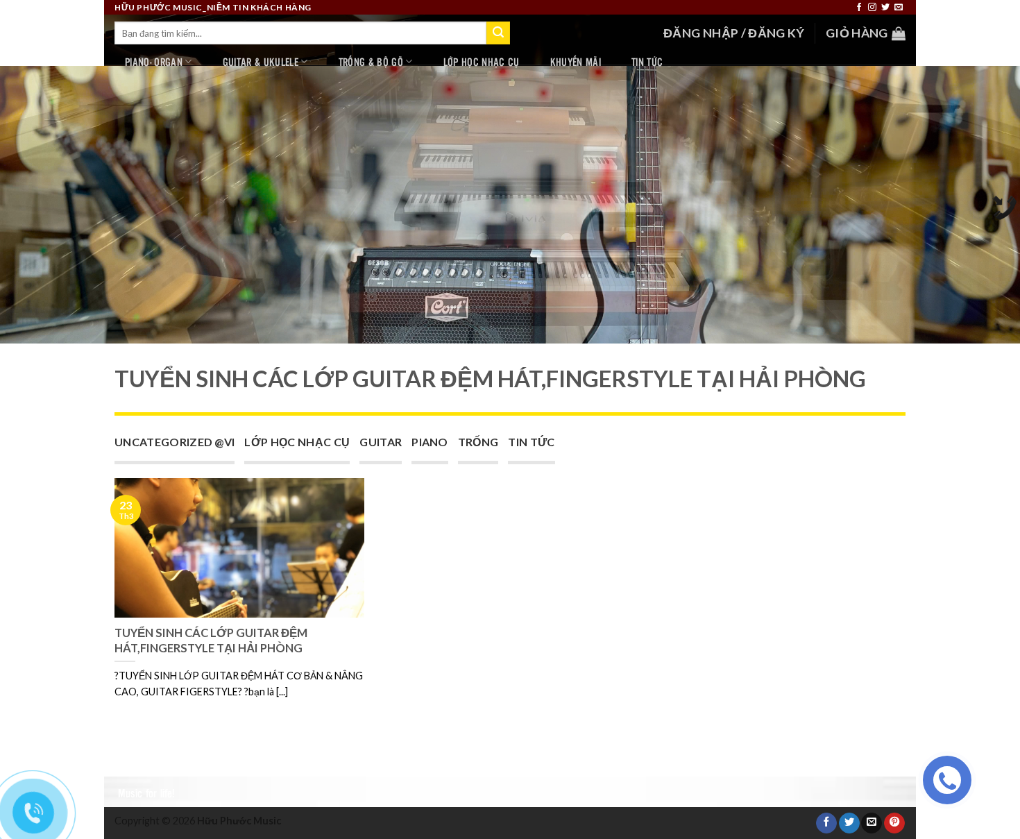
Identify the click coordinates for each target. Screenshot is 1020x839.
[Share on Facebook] (826, 823)
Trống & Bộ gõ (371, 61)
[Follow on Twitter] (885, 7)
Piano (429, 441)
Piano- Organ (153, 61)
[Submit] (498, 33)
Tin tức (647, 61)
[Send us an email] (898, 7)
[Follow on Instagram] (872, 7)
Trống (478, 441)
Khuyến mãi (575, 61)
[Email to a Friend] (871, 823)
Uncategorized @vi (174, 441)
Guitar (380, 441)
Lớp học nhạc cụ (481, 61)
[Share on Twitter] (849, 823)
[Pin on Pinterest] (894, 823)
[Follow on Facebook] (859, 7)
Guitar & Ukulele (260, 61)
